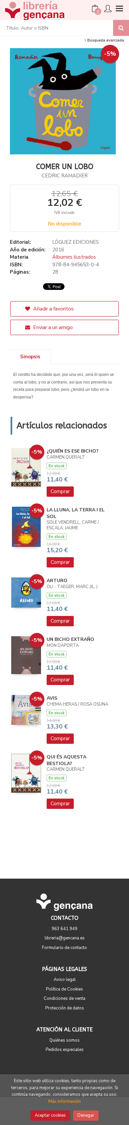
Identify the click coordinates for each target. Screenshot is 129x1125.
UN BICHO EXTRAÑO (70, 639)
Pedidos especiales (65, 1050)
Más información (64, 1101)
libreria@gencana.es (65, 938)
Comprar (60, 491)
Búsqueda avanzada (105, 40)
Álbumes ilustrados (74, 257)
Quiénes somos (64, 1040)
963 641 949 (64, 929)
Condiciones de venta (64, 998)
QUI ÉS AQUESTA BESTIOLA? (66, 760)
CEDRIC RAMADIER (65, 175)
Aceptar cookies (50, 1115)
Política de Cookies (64, 989)
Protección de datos (64, 1008)
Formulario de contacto (64, 948)
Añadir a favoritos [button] (53, 308)
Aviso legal (65, 980)
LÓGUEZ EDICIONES (75, 242)
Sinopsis (30, 356)
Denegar (85, 1115)
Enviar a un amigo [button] (52, 327)
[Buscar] (121, 28)
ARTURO (57, 580)
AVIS (52, 698)
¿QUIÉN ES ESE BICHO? (73, 451)
